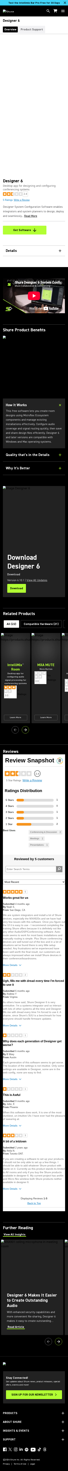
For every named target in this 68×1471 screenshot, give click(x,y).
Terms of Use (20, 1464)
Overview (10, 29)
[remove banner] (65, 3)
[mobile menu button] (63, 11)
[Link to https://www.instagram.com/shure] (15, 1449)
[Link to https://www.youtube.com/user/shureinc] (33, 1450)
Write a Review (22, 200)
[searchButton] (48, 11)
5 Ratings (8, 200)
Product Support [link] (32, 29)
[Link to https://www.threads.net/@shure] (45, 1449)
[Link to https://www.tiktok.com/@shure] (39, 1449)
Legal (32, 1464)
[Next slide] (25, 729)
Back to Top (34, 1203)
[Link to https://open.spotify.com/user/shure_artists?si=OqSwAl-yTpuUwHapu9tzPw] (27, 1450)
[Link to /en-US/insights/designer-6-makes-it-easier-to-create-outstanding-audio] (32, 1287)
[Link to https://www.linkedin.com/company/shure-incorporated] (21, 1449)
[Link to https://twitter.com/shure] (10, 1449)
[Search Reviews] (59, 869)
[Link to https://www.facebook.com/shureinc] (5, 1449)
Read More (30, 216)
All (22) (11, 624)
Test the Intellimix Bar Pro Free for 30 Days (34, 3)
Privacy (6, 1464)
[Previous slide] (15, 729)
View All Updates (36, 580)
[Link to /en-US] (11, 11)
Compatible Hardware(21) (41, 624)
